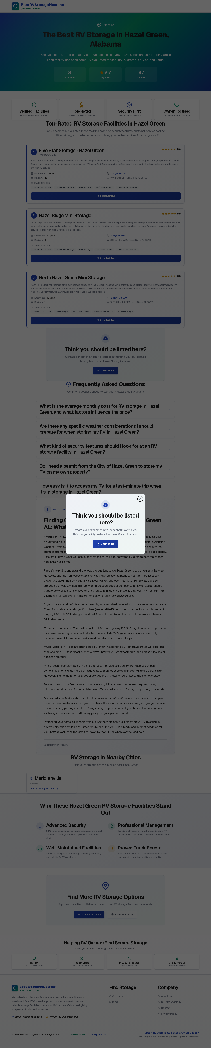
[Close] (140, 499)
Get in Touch (107, 543)
